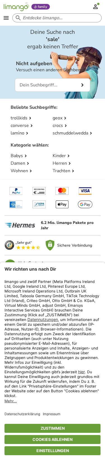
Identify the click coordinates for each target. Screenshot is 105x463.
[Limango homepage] (16, 6)
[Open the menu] (6, 18)
